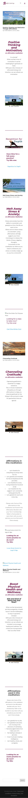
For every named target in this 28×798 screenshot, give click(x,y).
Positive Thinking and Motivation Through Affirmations (14, 28)
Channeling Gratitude (10, 358)
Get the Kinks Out (14, 329)
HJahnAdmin (8, 30)
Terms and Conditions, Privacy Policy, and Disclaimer (14, 793)
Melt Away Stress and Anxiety (13, 195)
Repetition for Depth (14, 166)
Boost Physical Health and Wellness (11, 570)
